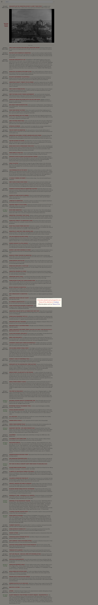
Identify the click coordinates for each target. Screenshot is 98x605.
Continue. (56, 302)
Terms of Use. (56, 304)
